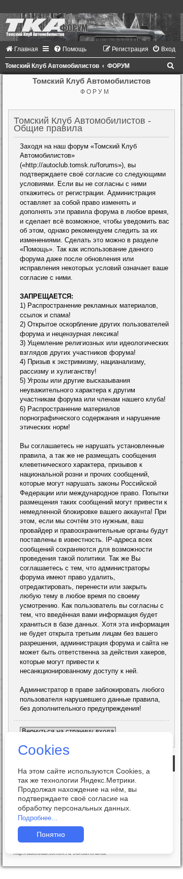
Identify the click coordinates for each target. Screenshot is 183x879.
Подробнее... (37, 818)
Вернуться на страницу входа (68, 731)
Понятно (51, 834)
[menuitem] (21, 49)
